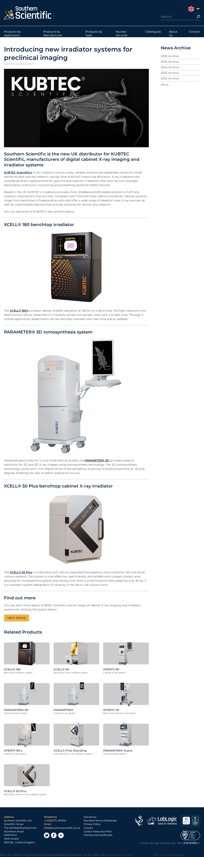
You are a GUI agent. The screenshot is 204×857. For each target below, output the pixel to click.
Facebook (54, 835)
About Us (173, 33)
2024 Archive (170, 67)
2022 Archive (170, 78)
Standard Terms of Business (100, 820)
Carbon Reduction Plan (98, 831)
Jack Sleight (193, 842)
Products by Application (12, 33)
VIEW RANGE (16, 618)
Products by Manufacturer (52, 33)
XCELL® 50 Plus (21, 572)
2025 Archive (170, 61)
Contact (194, 31)
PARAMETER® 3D (97, 460)
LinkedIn (61, 835)
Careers (88, 827)
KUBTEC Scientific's (18, 172)
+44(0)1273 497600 (55, 820)
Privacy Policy (92, 824)
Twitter (46, 835)
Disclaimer (90, 816)
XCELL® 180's (19, 310)
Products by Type (93, 33)
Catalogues (153, 31)
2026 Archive (170, 56)
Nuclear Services (121, 33)
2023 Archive (170, 73)
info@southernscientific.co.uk (62, 827)
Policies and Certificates (98, 835)
